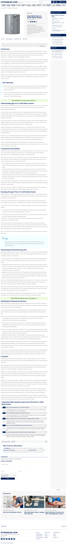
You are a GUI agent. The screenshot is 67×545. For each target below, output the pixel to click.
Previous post (4, 526)
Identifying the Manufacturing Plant (57, 26)
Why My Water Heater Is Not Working (26, 298)
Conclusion (53, 28)
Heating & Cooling (17, 38)
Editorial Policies (32, 450)
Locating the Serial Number (56, 21)
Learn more (42, 45)
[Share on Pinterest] (34, 22)
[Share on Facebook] (31, 22)
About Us (37, 532)
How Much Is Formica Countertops (57, 56)
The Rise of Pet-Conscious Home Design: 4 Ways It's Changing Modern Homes (58, 51)
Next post (64, 526)
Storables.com (7, 448)
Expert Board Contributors (9, 450)
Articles (2, 38)
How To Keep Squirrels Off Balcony (57, 54)
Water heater (25, 38)
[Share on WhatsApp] (36, 22)
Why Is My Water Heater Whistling (26, 100)
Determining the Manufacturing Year (57, 25)
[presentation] (3, 506)
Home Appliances (9, 38)
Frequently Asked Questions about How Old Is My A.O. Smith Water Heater (58, 30)
